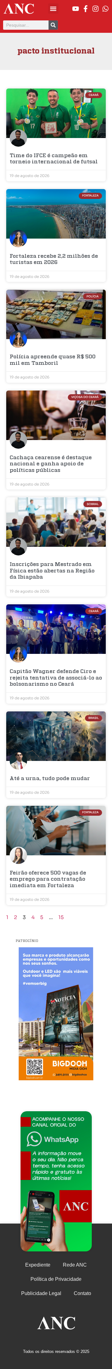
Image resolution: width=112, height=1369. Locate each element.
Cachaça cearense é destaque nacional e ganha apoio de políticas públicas (51, 464)
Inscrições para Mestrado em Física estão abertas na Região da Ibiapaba (52, 571)
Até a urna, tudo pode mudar (50, 778)
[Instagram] (95, 8)
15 (61, 917)
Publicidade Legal (41, 1293)
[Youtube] (75, 8)
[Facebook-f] (85, 8)
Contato (82, 1293)
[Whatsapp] (105, 8)
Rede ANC (75, 1265)
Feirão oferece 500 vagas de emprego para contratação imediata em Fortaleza (48, 879)
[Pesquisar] (53, 25)
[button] (53, 8)
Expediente (37, 1265)
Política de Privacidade (56, 1279)
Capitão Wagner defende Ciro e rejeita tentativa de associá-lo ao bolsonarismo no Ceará (56, 678)
